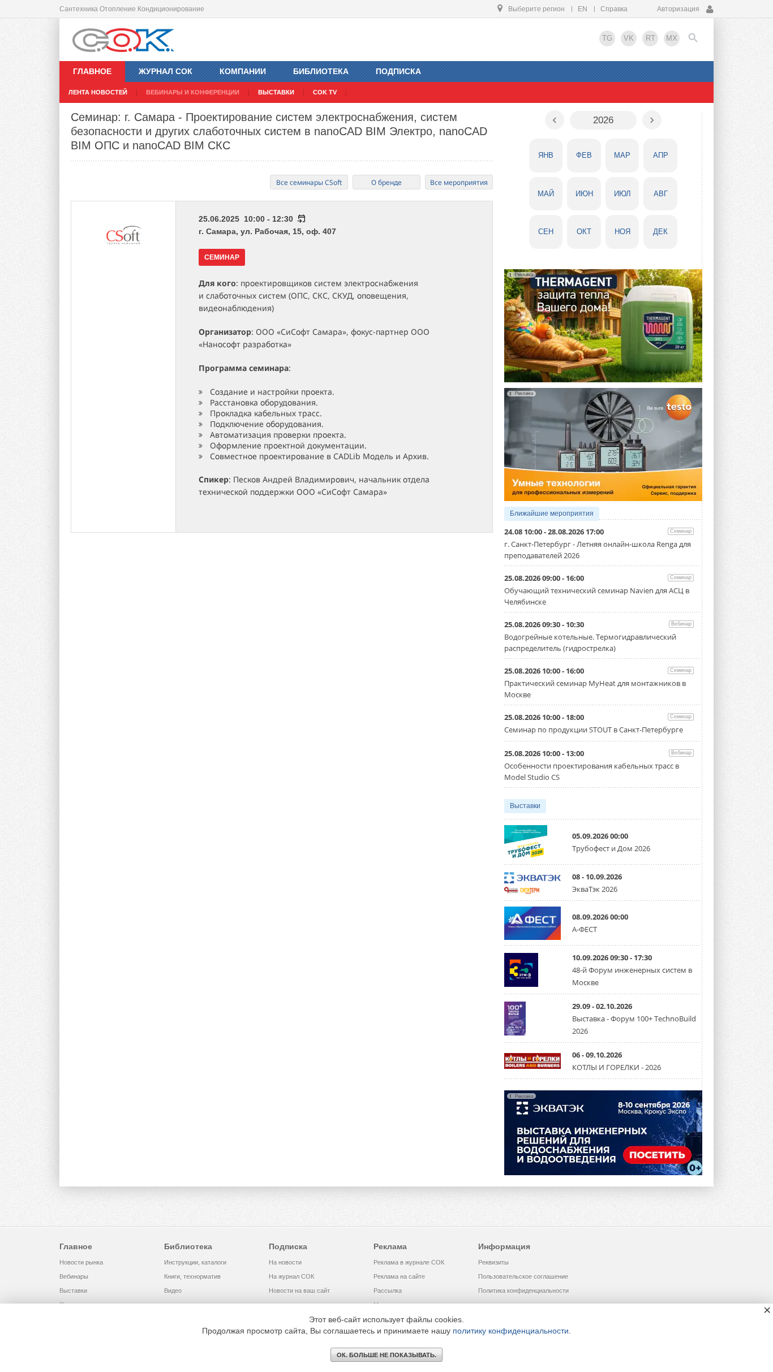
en (582, 9)
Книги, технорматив (192, 1276)
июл (622, 193)
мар (622, 155)
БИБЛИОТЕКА (321, 71)
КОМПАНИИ (243, 71)
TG (607, 38)
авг (661, 193)
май (546, 193)
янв (545, 155)
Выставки (525, 806)
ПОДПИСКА (398, 71)
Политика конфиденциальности (523, 1290)
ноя (622, 231)
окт (584, 231)
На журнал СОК (291, 1276)
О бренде (386, 182)
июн (584, 193)
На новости (285, 1262)
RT (650, 38)
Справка (614, 9)
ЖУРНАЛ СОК (165, 71)
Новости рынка (81, 1262)
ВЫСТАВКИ (276, 92)
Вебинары (73, 1276)
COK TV (325, 92)
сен (545, 231)
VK (629, 38)
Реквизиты (493, 1262)
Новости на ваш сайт (299, 1290)
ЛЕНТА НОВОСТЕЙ (97, 92)
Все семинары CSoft (309, 182)
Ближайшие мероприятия (552, 513)
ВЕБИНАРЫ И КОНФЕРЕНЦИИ (192, 92)
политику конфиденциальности (511, 1330)
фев (584, 155)
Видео (173, 1290)
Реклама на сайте (399, 1276)
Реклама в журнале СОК (408, 1262)
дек (660, 231)
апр (660, 155)
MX (671, 38)
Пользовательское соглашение (523, 1276)
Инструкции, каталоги (195, 1262)
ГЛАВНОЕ (92, 71)
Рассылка (387, 1290)
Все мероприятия (459, 182)
